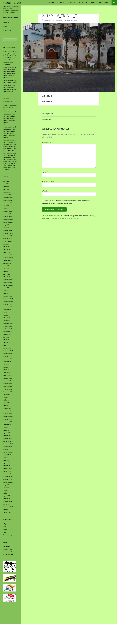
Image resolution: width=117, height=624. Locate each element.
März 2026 (6, 192)
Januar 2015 (7, 471)
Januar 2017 (7, 411)
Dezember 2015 (8, 444)
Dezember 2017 (8, 383)
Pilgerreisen (83, 2)
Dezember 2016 (8, 414)
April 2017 (6, 403)
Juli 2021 (6, 288)
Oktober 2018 (7, 356)
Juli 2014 (6, 487)
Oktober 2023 (7, 238)
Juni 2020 (6, 315)
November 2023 (8, 236)
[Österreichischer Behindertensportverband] (9, 598)
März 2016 (6, 435)
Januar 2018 (7, 381)
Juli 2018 (6, 364)
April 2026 (6, 189)
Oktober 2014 (7, 479)
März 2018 (6, 375)
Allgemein (6, 524)
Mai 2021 (6, 293)
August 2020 (7, 310)
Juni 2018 (6, 367)
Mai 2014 (6, 493)
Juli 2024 (6, 227)
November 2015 (8, 446)
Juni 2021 (6, 290)
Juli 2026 (6, 181)
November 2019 (8, 326)
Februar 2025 (7, 211)
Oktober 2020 (7, 304)
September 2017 (8, 392)
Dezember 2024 (8, 216)
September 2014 (8, 482)
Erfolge (93, 2)
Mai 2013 (6, 509)
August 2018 (7, 362)
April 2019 (6, 342)
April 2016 (6, 433)
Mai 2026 (6, 186)
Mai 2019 (6, 340)
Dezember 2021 (8, 279)
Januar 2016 (7, 441)
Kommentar (47, 142)
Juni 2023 (6, 244)
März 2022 (6, 277)
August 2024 (7, 225)
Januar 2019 (7, 348)
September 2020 (8, 307)
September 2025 (8, 203)
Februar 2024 (7, 230)
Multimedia (61, 2)
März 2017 (6, 405)
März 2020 (6, 318)
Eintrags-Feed (7, 549)
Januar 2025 (7, 214)
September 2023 (8, 241)
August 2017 (7, 394)
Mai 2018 (6, 370)
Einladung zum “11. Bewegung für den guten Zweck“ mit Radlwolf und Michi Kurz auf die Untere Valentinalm (10, 56)
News (5, 529)
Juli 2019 (6, 337)
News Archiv (72, 2)
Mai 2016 (6, 430)
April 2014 (6, 496)
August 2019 (7, 334)
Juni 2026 (6, 184)
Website (45, 191)
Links (5, 26)
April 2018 (6, 372)
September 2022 (8, 260)
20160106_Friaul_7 (73, 20)
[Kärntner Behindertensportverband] (9, 587)
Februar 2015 (7, 468)
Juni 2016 (6, 427)
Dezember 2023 (8, 233)
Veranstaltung (7, 535)
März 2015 (6, 466)
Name (45, 172)
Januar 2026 (7, 195)
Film (100, 2)
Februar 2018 (7, 378)
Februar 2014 (7, 501)
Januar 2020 (7, 320)
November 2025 (8, 200)
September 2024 (8, 222)
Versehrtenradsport (10, 18)
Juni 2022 (6, 268)
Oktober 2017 (7, 389)
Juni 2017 (6, 397)
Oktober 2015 (7, 449)
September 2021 (8, 285)
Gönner (6, 22)
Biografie (51, 2)
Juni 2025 (6, 208)
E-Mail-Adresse (48, 181)
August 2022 (7, 263)
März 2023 (6, 252)
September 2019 (8, 331)
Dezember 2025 (8, 197)
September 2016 (8, 422)
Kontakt (107, 2)
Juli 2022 (6, 266)
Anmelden (6, 546)
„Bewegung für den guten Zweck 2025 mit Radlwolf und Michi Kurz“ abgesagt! (10, 165)
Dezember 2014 (8, 474)
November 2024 (8, 219)
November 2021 (8, 282)
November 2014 (8, 476)
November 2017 (8, 386)
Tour (4, 532)
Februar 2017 (7, 408)
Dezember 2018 (8, 351)
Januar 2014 (7, 504)
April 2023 (6, 249)
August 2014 (7, 485)
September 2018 (8, 359)
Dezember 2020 (8, 299)
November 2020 (8, 301)
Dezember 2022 (8, 258)
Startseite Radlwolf (12, 2)
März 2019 (6, 345)
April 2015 (6, 463)
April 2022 (6, 274)
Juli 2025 (6, 206)
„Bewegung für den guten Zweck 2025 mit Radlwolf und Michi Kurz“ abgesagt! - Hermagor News (10, 157)
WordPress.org (8, 554)
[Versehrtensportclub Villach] (9, 578)
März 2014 (6, 498)
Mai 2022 (6, 271)
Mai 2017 (6, 400)
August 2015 (7, 455)
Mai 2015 (6, 460)
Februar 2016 (7, 438)
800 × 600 (60, 20)
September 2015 (8, 452)
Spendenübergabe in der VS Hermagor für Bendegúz (10, 148)
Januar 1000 (7, 512)
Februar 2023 (7, 255)
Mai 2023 (6, 247)
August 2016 (7, 424)
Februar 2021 (7, 296)
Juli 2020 (6, 312)
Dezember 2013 (8, 507)
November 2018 (8, 353)
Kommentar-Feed (8, 552)
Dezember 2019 (8, 323)
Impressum (7, 30)
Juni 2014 (6, 490)
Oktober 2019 (7, 329)
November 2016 (8, 416)
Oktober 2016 (7, 419)
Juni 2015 (6, 457)
